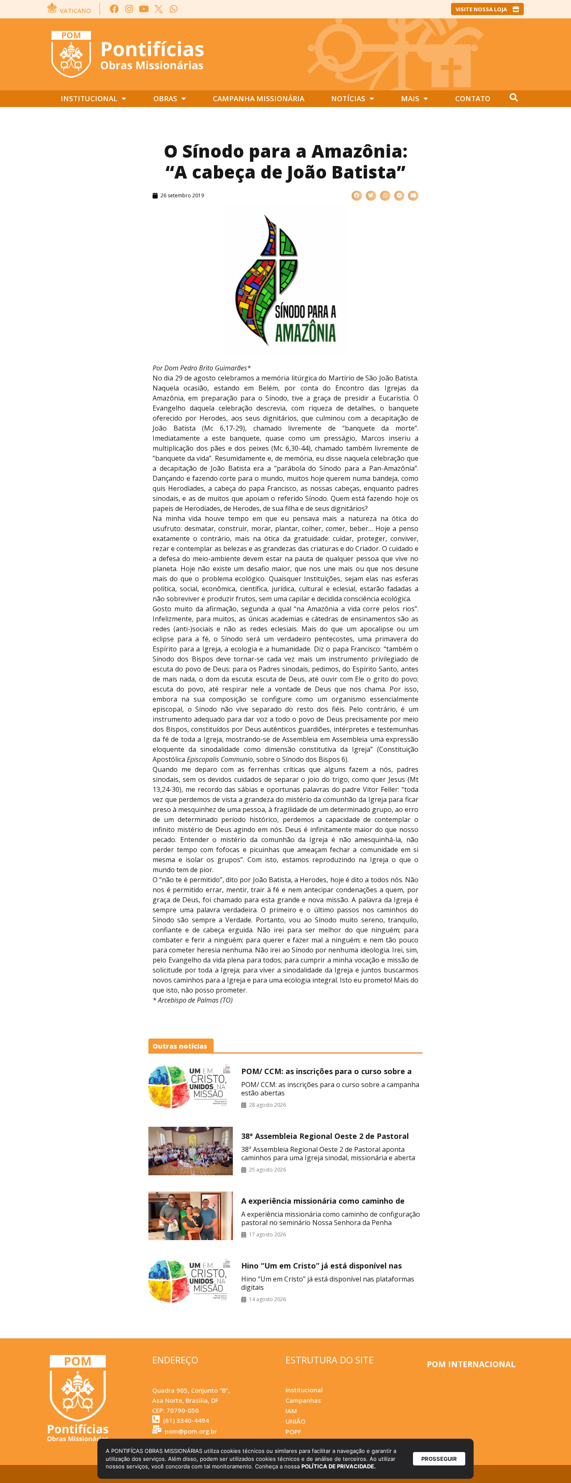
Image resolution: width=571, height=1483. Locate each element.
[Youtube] (144, 9)
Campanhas (303, 1400)
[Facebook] (114, 9)
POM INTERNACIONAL (471, 1364)
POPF (293, 1431)
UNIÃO (296, 1421)
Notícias (348, 98)
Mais (410, 98)
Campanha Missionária (258, 98)
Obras (165, 98)
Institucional (89, 98)
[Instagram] (129, 9)
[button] (357, 196)
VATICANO (75, 10)
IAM (291, 1410)
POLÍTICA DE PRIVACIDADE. (338, 1466)
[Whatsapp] (173, 9)
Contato (472, 98)
